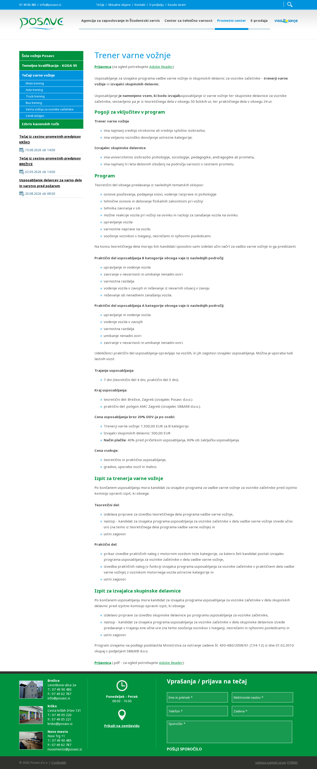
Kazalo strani (177, 5)
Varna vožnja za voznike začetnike (50, 109)
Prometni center (231, 20)
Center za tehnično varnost (189, 20)
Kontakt (140, 5)
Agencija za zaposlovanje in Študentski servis (120, 20)
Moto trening (35, 83)
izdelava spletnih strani (270, 763)
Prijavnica (102, 66)
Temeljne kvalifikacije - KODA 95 (49, 65)
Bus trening (34, 103)
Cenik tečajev (35, 116)
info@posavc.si (50, 5)
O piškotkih (58, 763)
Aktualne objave (119, 5)
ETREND (292, 763)
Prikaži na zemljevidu (121, 726)
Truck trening (35, 96)
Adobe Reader (161, 66)
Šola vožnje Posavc (38, 55)
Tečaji (100, 5)
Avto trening (34, 90)
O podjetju (156, 5)
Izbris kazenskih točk (40, 124)
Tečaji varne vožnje (38, 75)
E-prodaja (259, 20)
